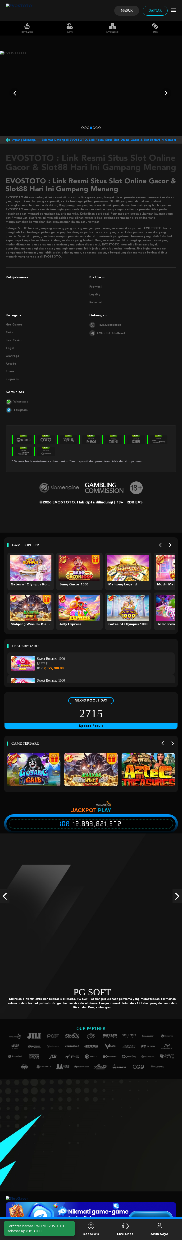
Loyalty (94, 294)
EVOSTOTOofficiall (111, 333)
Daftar (155, 10)
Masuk (127, 10)
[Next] (170, 545)
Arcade (11, 363)
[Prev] (160, 545)
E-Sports (12, 379)
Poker (10, 371)
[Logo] (19, 11)
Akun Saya (159, 1234)
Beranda (22, 1234)
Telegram (20, 410)
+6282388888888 (109, 325)
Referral (95, 302)
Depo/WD (91, 1234)
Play (104, 810)
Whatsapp (21, 401)
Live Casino (112, 32)
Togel (10, 348)
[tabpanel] (91, 93)
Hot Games (27, 32)
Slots (70, 32)
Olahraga (12, 356)
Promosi (95, 286)
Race (155, 32)
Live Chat (125, 1234)
